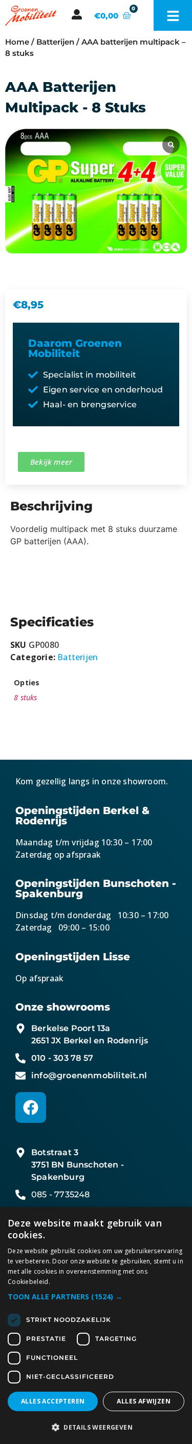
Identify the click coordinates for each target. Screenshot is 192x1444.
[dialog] (96, 1325)
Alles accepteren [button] (52, 1401)
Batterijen (55, 42)
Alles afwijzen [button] (143, 1401)
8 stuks (25, 697)
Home (17, 42)
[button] (96, 1296)
